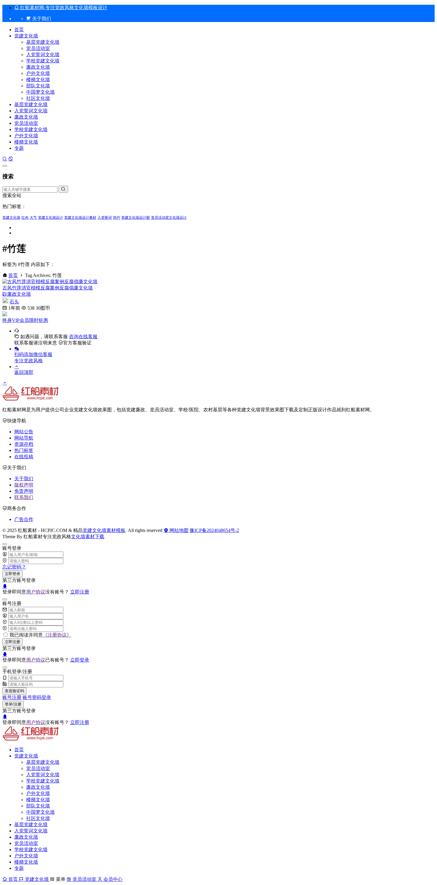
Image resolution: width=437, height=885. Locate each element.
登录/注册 (13, 704)
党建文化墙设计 (50, 217)
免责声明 (23, 491)
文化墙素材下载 (87, 536)
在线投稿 (23, 456)
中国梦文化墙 (40, 92)
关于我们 (23, 478)
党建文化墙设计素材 (80, 217)
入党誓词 (105, 217)
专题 (19, 148)
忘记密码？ (14, 566)
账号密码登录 (37, 697)
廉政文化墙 (38, 67)
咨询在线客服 (83, 336)
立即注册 (79, 591)
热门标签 (23, 450)
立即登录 (12, 573)
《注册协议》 (57, 634)
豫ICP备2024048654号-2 (214, 530)
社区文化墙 (38, 98)
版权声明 (23, 484)
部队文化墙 (38, 85)
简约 (116, 217)
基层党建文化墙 (42, 42)
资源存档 (23, 444)
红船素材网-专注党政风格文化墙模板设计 (63, 7)
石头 (14, 301)
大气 (33, 217)
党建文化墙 (26, 35)
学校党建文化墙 (42, 60)
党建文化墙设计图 (135, 217)
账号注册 (11, 697)
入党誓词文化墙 (42, 54)
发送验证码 (14, 691)
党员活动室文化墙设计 (169, 217)
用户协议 (35, 591)
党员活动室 (38, 48)
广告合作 (23, 519)
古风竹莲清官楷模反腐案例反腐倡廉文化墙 (47, 287)
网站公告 (23, 431)
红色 (25, 217)
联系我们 (23, 497)
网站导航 (23, 437)
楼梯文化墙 (38, 79)
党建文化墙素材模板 (104, 530)
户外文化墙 (38, 73)
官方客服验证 (77, 342)
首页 (19, 29)
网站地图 (178, 530)
